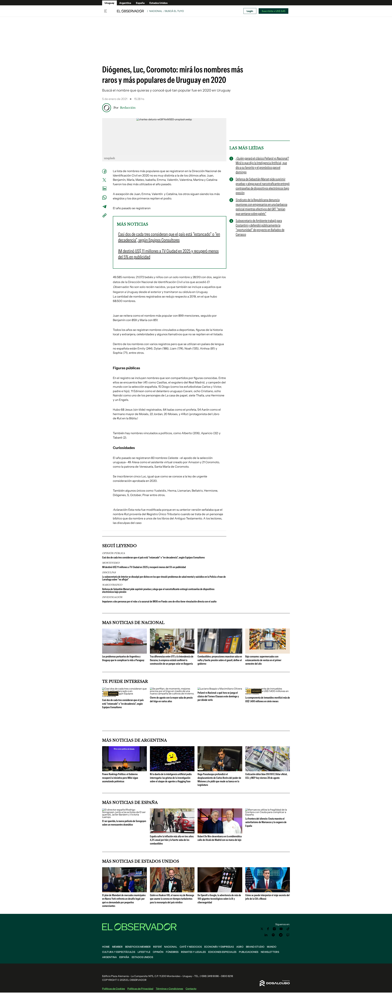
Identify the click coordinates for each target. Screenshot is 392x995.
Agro (239, 946)
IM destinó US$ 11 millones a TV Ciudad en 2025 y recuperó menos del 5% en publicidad (144, 567)
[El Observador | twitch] (288, 935)
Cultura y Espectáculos (118, 951)
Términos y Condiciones (169, 988)
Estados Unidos (158, 2)
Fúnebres (172, 951)
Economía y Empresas (219, 946)
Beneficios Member (138, 946)
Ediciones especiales (222, 951)
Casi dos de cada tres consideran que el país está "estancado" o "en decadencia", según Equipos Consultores (153, 557)
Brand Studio (255, 946)
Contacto (191, 988)
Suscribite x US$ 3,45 (273, 11)
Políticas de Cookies (113, 988)
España (140, 2)
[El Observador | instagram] (274, 929)
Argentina (125, 2)
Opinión (158, 951)
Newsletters (270, 951)
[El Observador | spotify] (273, 935)
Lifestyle (144, 951)
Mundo (271, 946)
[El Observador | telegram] (281, 935)
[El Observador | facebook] (268, 929)
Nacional (155, 11)
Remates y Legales (193, 951)
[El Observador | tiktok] (288, 929)
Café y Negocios (191, 946)
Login (250, 11)
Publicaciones (248, 951)
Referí (157, 946)
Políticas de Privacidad (140, 988)
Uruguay (109, 2)
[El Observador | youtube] (281, 929)
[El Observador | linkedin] (266, 935)
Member (117, 946)
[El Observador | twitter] (262, 929)
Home (106, 946)
